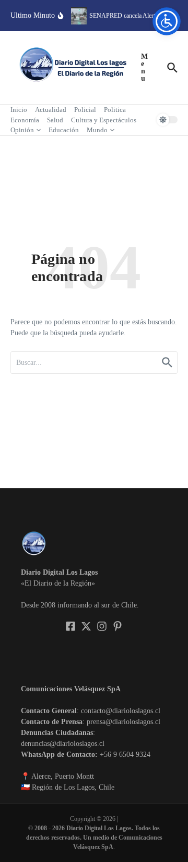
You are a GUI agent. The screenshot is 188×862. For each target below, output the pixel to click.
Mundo (97, 130)
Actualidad (50, 109)
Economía (24, 120)
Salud (55, 120)
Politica (115, 109)
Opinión (22, 130)
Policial (85, 109)
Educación (64, 130)
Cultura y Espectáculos (103, 120)
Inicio (18, 109)
